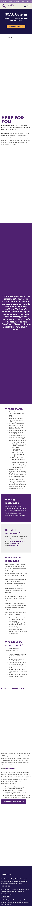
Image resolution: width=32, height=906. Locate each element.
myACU (3, 1)
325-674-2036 (14, 543)
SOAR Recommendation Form (14, 802)
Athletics (16, 1)
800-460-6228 (6, 886)
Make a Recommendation (16, 26)
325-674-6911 (5, 897)
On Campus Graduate (8, 889)
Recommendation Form (17, 541)
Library (10, 1)
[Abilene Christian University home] (8, 6)
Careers (23, 1)
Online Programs (6, 900)
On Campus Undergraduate (9, 879)
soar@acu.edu (13, 546)
